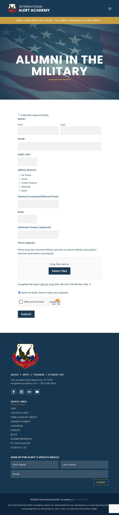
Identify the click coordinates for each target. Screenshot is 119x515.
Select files (59, 271)
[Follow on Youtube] (37, 392)
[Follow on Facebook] (14, 392)
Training (39, 374)
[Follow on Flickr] (29, 392)
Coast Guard (29, 182)
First (20, 124)
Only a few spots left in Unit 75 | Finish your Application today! (58, 20)
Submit (26, 314)
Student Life (56, 374)
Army (24, 179)
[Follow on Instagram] (21, 392)
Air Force (26, 175)
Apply (26, 374)
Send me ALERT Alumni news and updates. (45, 292)
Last (62, 124)
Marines (25, 186)
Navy (24, 190)
